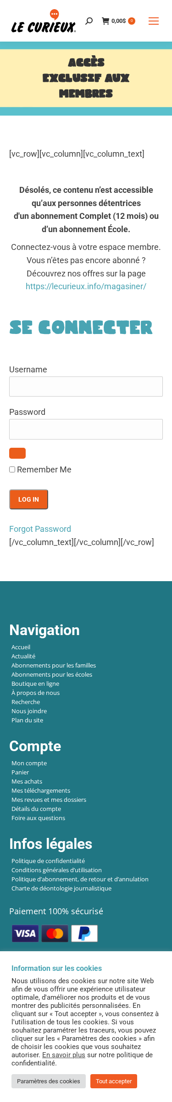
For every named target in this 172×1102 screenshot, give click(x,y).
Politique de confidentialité (48, 861)
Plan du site (27, 720)
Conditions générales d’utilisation (56, 870)
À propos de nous (35, 693)
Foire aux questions (38, 818)
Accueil (20, 647)
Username (28, 369)
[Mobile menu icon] (153, 21)
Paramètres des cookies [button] (48, 1081)
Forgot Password (40, 529)
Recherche (25, 702)
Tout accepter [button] (114, 1081)
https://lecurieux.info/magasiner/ (86, 286)
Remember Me (43, 469)
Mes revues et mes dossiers (48, 799)
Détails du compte (36, 809)
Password (27, 412)
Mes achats (26, 781)
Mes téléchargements (40, 790)
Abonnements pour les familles (53, 665)
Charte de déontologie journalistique (61, 888)
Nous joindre (29, 711)
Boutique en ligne (35, 683)
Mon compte (29, 763)
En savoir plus (63, 1055)
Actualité (23, 656)
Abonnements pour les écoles (51, 674)
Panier (20, 772)
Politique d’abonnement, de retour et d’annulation (80, 879)
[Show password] (17, 453)
